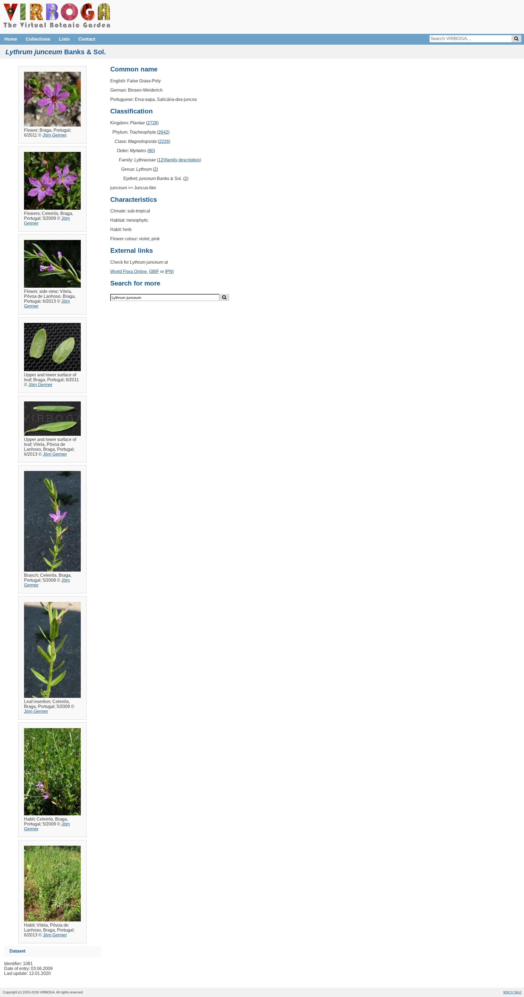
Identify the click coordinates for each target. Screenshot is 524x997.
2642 (163, 132)
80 (151, 150)
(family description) (183, 160)
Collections (38, 39)
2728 (152, 123)
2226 (164, 141)
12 (160, 160)
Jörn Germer (55, 135)
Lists (64, 39)
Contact (86, 39)
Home (10, 39)
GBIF (154, 271)
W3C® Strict (512, 992)
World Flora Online (128, 271)
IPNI (169, 271)
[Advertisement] (439, 16)
